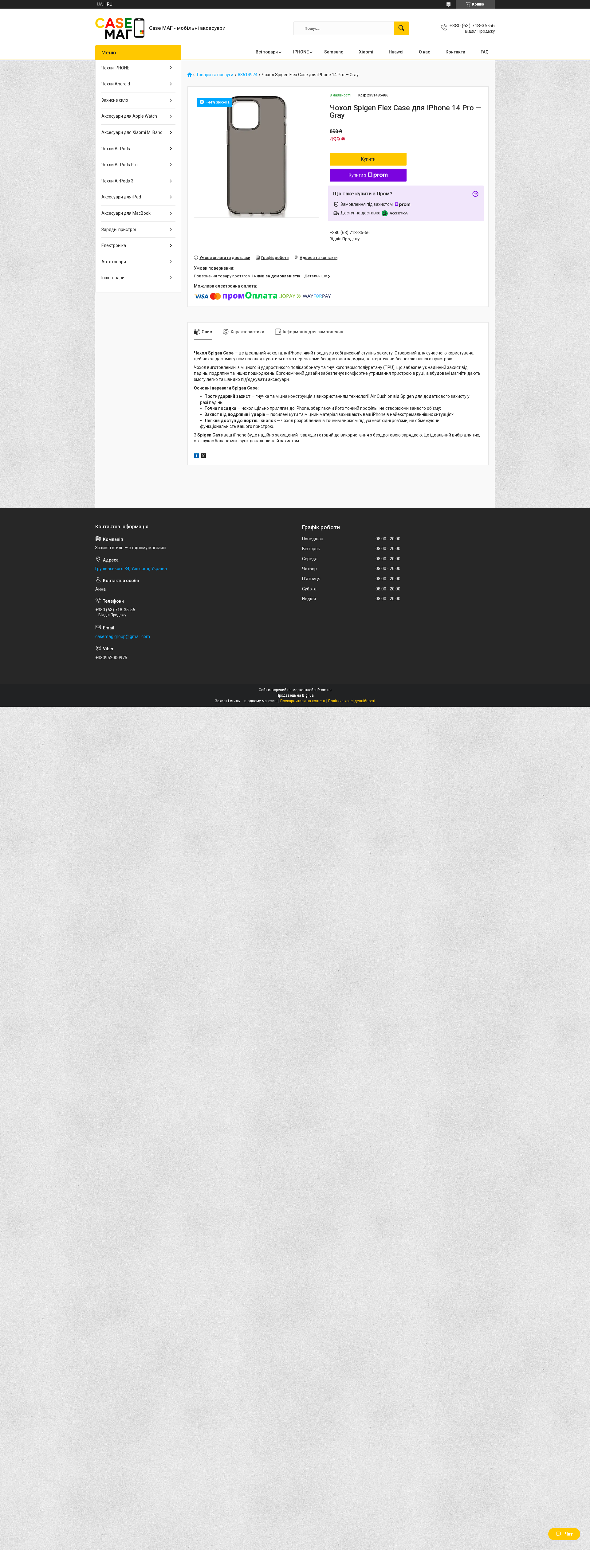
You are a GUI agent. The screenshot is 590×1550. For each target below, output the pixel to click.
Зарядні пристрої (118, 229)
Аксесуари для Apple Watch (129, 116)
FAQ (485, 51)
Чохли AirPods (115, 148)
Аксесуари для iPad (121, 196)
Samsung (334, 51)
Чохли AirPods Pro (119, 164)
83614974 (248, 74)
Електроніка (113, 245)
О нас (424, 51)
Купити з (357, 175)
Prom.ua (324, 690)
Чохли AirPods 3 (117, 180)
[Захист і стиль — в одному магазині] (119, 28)
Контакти (455, 51)
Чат (569, 1534)
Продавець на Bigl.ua (295, 695)
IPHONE (301, 51)
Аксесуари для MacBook (126, 213)
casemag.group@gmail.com (122, 636)
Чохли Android (115, 83)
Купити (368, 159)
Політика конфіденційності (351, 701)
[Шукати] (401, 28)
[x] (203, 456)
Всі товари (267, 51)
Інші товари (112, 277)
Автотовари (113, 261)
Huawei (396, 51)
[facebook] (196, 456)
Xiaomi (366, 51)
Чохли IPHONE (115, 67)
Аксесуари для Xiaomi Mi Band (132, 132)
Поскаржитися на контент (302, 701)
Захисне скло (114, 100)
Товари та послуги (214, 74)
